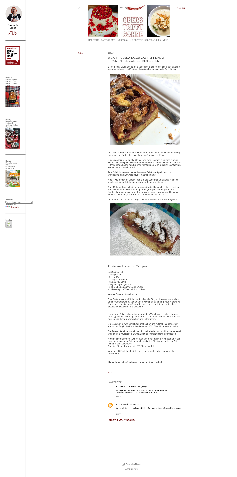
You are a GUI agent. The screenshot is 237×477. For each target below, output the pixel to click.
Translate (15, 207)
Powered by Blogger (133, 464)
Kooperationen (152, 40)
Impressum (123, 40)
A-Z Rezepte (136, 40)
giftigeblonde (122, 404)
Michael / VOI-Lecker (126, 386)
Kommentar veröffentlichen (121, 420)
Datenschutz (108, 40)
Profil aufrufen (12, 33)
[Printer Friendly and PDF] (8, 227)
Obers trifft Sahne (13, 26)
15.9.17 (118, 396)
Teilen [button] (80, 53)
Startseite (93, 40)
